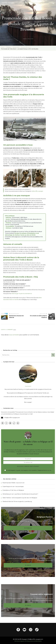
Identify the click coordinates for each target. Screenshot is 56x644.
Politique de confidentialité (34, 641)
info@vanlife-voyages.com (12, 417)
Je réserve (28, 565)
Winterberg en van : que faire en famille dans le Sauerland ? (20, 494)
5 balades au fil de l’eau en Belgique (13, 490)
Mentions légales (19, 641)
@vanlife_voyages (37, 191)
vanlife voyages (8, 2)
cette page (14, 236)
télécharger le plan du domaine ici (22, 293)
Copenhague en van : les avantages (13, 486)
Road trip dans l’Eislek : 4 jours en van (13, 482)
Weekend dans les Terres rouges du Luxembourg (17, 501)
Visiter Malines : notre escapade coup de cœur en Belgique (20, 497)
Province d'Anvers (27, 13)
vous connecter (14, 335)
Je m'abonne (28, 528)
